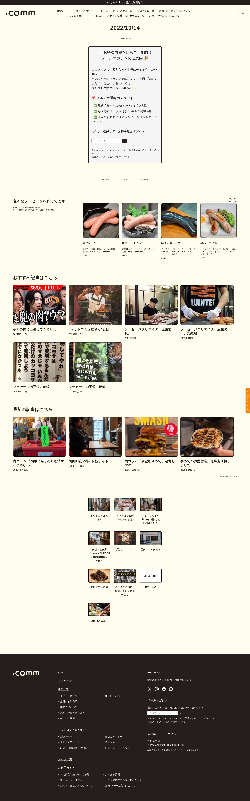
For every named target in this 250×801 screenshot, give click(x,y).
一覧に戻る (125, 179)
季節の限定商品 (68, 707)
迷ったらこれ (112, 696)
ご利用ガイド (66, 767)
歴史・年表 (66, 736)
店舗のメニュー (113, 736)
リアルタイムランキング (248, 400)
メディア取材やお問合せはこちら (126, 15)
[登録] (124, 141)
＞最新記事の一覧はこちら (228, 476)
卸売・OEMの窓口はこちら (164, 15)
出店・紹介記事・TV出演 (74, 748)
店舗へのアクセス (70, 742)
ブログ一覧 (65, 759)
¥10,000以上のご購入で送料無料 (125, 2)
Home (60, 11)
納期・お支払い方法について (175, 11)
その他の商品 (67, 718)
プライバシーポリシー (72, 780)
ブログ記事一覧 (145, 11)
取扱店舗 (98, 15)
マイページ (65, 680)
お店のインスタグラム (174, 750)
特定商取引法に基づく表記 (74, 774)
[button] (238, 13)
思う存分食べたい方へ (72, 713)
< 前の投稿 (105, 179)
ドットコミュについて (80, 11)
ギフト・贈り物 (69, 696)
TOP (61, 672)
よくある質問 (76, 15)
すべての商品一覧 (122, 11)
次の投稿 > (144, 179)
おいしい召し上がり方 (117, 748)
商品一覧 (63, 689)
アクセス (103, 11)
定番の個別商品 (68, 701)
